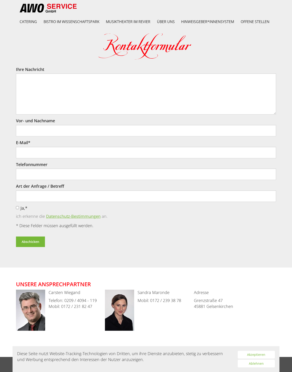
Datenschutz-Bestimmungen (73, 216)
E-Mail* (23, 142)
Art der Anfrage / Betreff (40, 186)
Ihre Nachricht (30, 69)
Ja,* (24, 208)
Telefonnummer (31, 164)
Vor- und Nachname (35, 120)
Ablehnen (256, 363)
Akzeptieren (256, 354)
